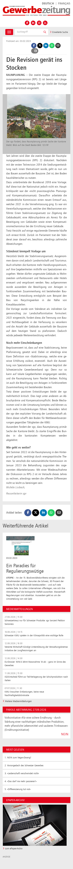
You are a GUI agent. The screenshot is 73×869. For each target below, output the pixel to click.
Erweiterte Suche (60, 32)
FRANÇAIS (64, 3)
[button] (44, 32)
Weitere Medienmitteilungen (18, 701)
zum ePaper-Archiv (14, 848)
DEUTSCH (48, 3)
